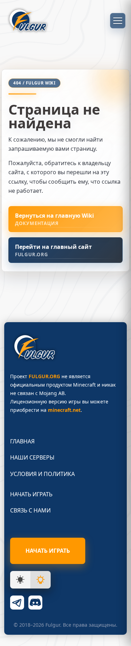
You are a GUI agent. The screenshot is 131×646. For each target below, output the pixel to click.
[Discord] (35, 603)
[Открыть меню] (117, 20)
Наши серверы (32, 457)
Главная (22, 441)
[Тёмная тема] (20, 580)
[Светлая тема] (40, 580)
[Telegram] (17, 603)
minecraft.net (64, 410)
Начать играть (31, 494)
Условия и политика (42, 474)
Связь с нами (30, 510)
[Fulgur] (28, 20)
